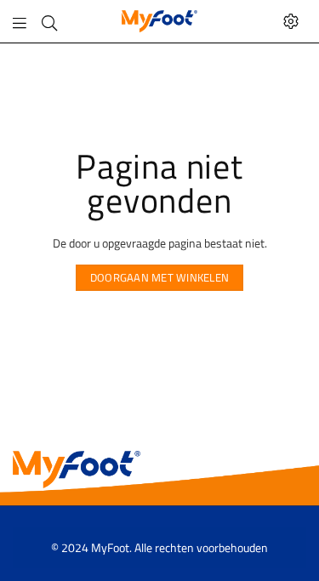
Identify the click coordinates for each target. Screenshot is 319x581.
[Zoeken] (49, 21)
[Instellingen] (291, 21)
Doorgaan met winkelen (159, 277)
